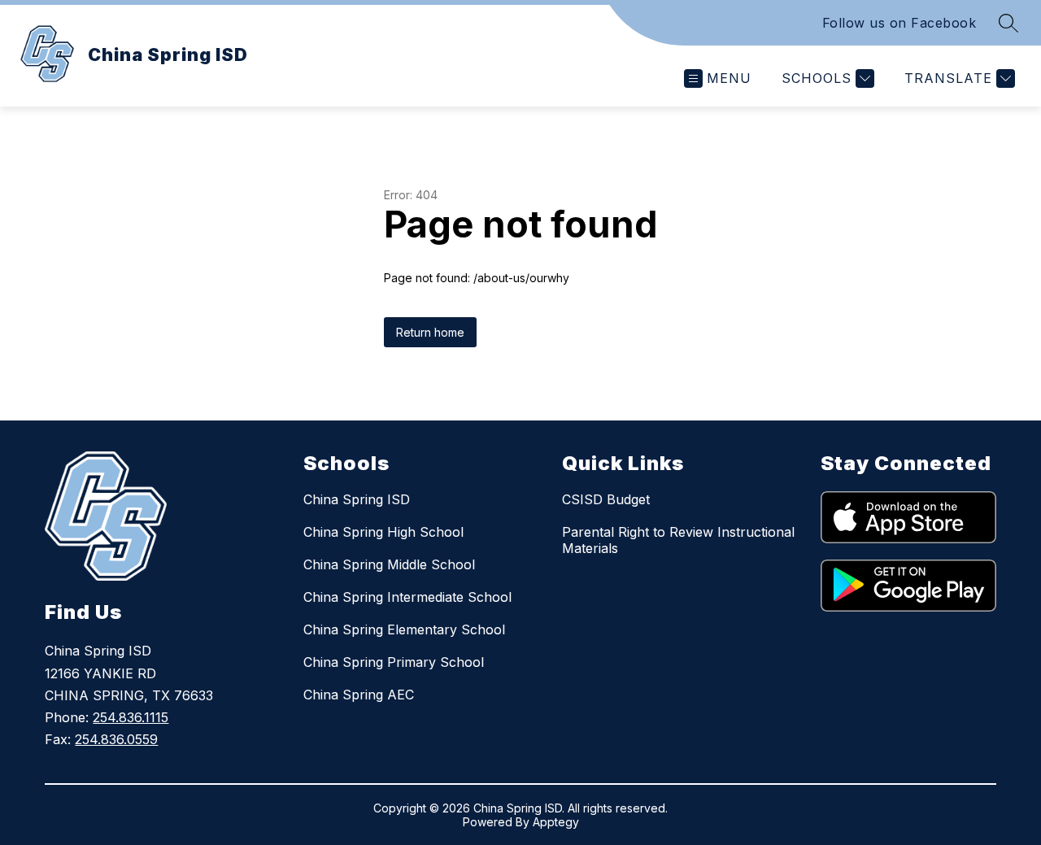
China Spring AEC (358, 694)
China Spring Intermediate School (407, 597)
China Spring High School (383, 532)
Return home (430, 332)
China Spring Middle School (389, 564)
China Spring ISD (356, 499)
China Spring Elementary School (404, 629)
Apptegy (556, 822)
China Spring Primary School (393, 662)
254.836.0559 (116, 739)
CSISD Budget (606, 499)
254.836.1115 (130, 717)
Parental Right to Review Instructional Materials (678, 540)
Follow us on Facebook (899, 23)
